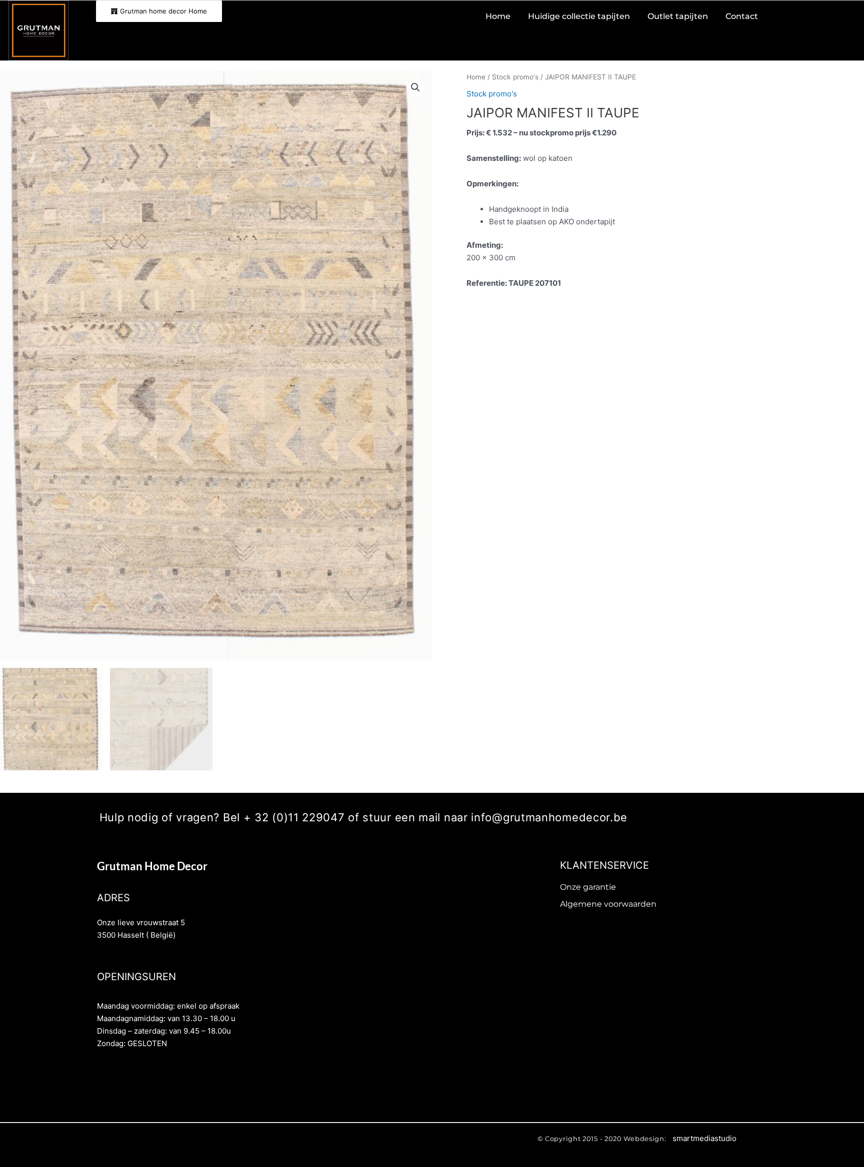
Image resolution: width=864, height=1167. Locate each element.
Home (476, 77)
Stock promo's (515, 77)
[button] (415, 87)
